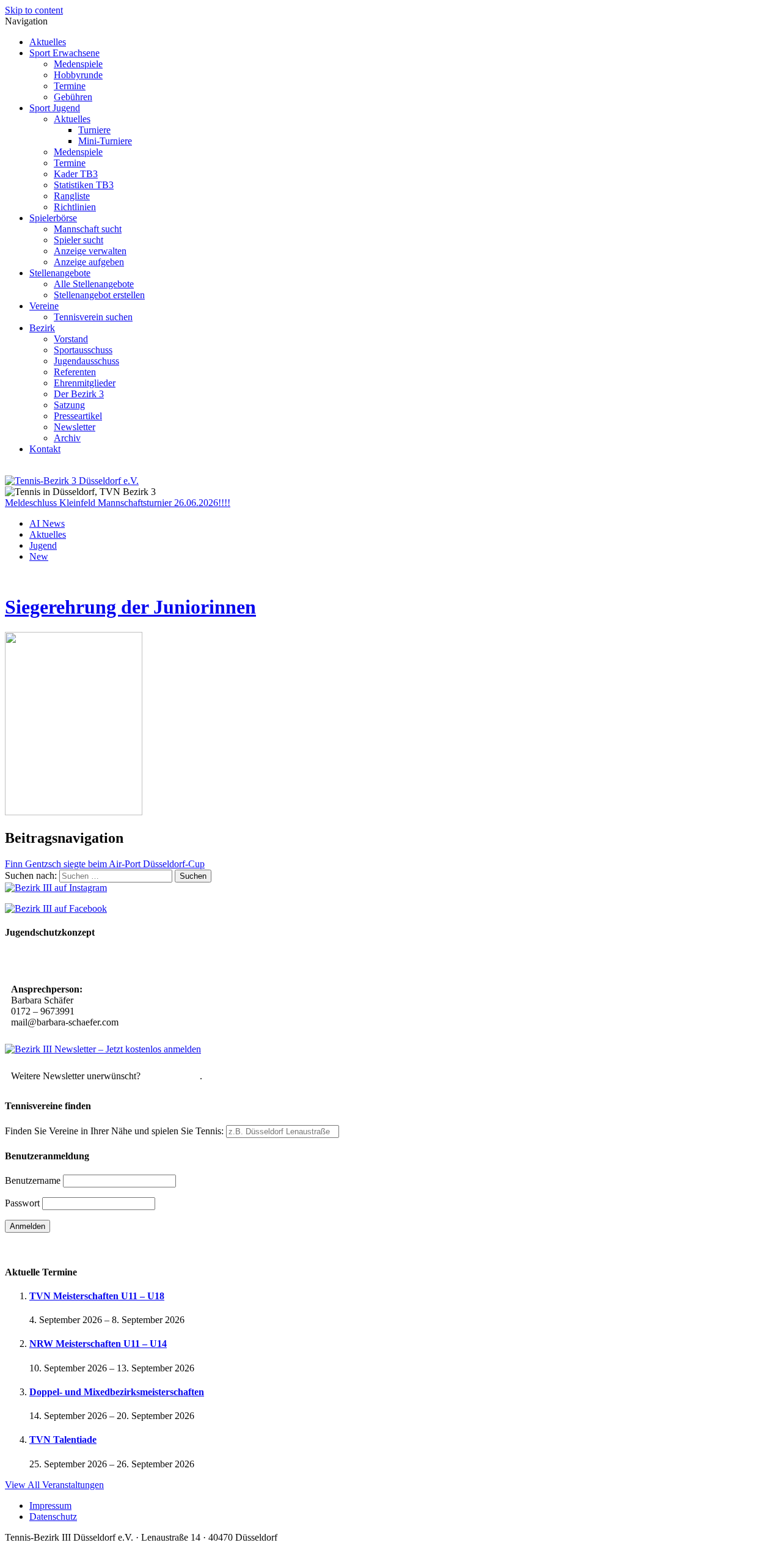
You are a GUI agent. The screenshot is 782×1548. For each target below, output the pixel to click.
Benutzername (32, 1180)
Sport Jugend (54, 108)
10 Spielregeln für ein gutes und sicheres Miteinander (120, 962)
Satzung (69, 405)
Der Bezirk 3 (79, 394)
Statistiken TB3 (84, 185)
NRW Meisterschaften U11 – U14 (98, 1343)
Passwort (22, 1203)
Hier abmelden (171, 1076)
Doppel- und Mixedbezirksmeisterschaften (116, 1392)
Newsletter (74, 427)
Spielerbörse (53, 218)
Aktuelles (47, 42)
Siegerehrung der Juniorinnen (130, 607)
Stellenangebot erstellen (99, 295)
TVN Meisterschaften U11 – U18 (96, 1296)
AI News (47, 523)
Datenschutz (53, 1516)
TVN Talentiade (63, 1439)
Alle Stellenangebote (94, 284)
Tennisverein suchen (93, 317)
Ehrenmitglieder (84, 383)
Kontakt (44, 449)
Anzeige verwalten (90, 251)
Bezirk (42, 328)
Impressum (50, 1505)
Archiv (67, 438)
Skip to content (34, 10)
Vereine (44, 306)
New (38, 556)
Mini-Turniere (105, 141)
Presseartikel (78, 416)
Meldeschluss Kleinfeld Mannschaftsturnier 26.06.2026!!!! (117, 502)
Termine (70, 86)
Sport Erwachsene (64, 53)
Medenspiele (78, 64)
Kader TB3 (76, 174)
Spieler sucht (78, 240)
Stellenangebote (59, 273)
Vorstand (71, 339)
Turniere (94, 130)
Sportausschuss (83, 350)
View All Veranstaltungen (54, 1485)
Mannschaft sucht (88, 229)
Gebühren (73, 97)
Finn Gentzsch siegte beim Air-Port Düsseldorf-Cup (105, 864)
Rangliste (72, 196)
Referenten (75, 372)
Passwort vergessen (42, 1247)
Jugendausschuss (86, 361)
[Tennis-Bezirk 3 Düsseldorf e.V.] (72, 480)
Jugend (43, 545)
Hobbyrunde (78, 75)
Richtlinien (75, 207)
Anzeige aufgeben (89, 262)
